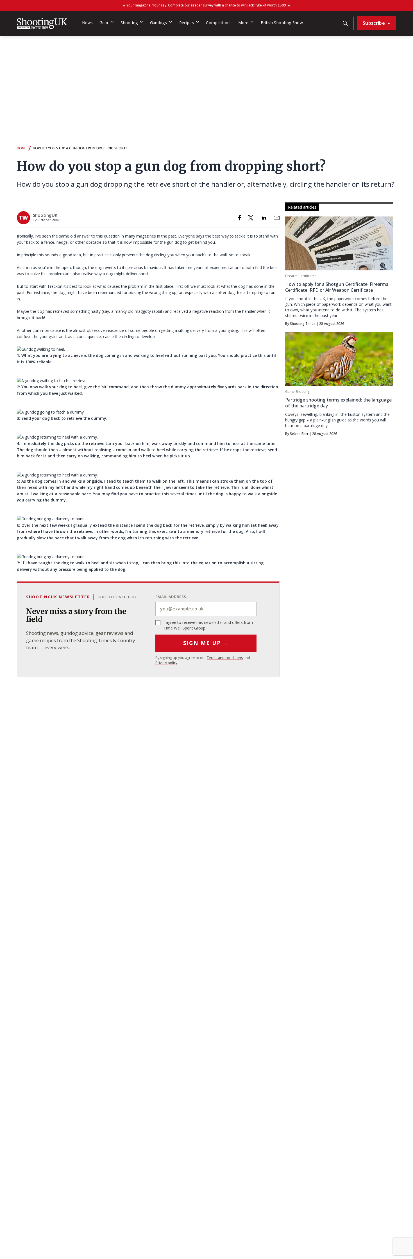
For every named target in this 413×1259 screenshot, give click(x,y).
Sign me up (206, 643)
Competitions (219, 22)
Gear (103, 22)
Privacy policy (166, 662)
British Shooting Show (282, 22)
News (87, 22)
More (243, 22)
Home (21, 148)
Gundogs (158, 22)
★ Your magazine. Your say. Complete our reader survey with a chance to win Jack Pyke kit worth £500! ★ (206, 5)
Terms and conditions (225, 657)
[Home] (42, 23)
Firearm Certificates (300, 275)
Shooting (129, 22)
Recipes (186, 22)
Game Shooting (297, 391)
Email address (170, 596)
